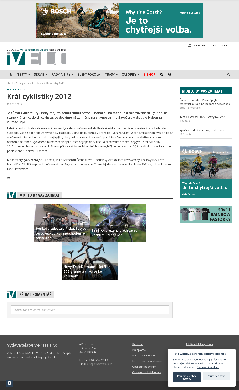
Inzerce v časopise (143, 355)
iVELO (36, 58)
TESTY (22, 74)
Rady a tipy (61, 74)
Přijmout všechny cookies (186, 377)
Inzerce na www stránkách (148, 361)
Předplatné (139, 350)
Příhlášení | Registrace (199, 344)
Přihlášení (220, 45)
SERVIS (39, 74)
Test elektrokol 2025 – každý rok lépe (202, 117)
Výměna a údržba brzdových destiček (202, 130)
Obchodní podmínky (144, 366)
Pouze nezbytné (216, 376)
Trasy (110, 74)
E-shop (149, 74)
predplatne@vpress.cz (99, 364)
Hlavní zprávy (33, 83)
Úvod (10, 83)
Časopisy (129, 74)
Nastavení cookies (208, 367)
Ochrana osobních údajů (146, 372)
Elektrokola (89, 74)
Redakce (137, 344)
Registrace (200, 45)
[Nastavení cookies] (9, 383)
